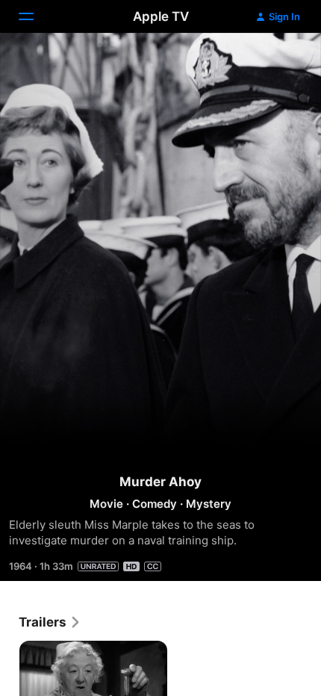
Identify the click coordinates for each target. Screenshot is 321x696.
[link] (50, 622)
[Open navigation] (35, 16)
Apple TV (161, 16)
